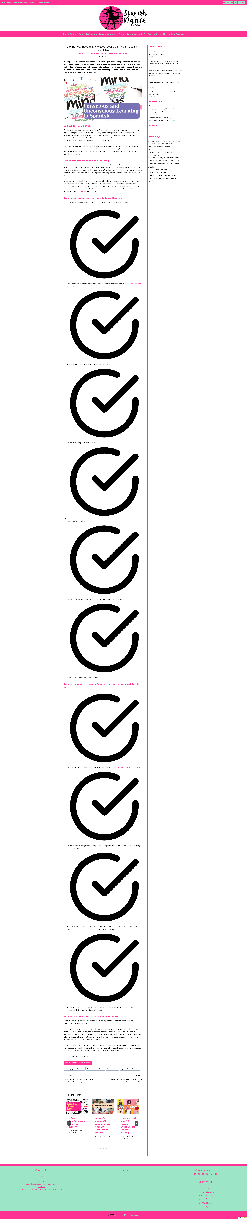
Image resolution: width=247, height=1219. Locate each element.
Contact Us (154, 34)
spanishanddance (77, 1130)
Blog (121, 34)
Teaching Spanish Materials (157, 172)
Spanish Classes (88, 34)
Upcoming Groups (173, 34)
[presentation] (77, 1106)
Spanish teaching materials (155, 155)
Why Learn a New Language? (116, 53)
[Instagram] (228, 2)
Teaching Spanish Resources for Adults (162, 179)
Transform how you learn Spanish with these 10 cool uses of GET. (126, 1079)
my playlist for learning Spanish (128, 767)
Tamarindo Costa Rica (157, 170)
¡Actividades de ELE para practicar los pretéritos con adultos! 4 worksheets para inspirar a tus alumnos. (165, 73)
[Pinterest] (235, 2)
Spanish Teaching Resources (163, 160)
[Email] (243, 2)
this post (81, 191)
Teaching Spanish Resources (162, 175)
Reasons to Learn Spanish (95, 1069)
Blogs (80, 53)
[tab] (98, 1148)
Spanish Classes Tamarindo (130, 1069)
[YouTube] (231, 2)
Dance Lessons (107, 34)
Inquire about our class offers (78, 1063)
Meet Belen (69, 34)
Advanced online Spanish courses (156, 141)
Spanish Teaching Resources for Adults (163, 165)
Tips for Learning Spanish (94, 53)
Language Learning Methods (160, 109)
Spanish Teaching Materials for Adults (164, 158)
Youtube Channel (133, 284)
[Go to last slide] (69, 1123)
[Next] (136, 1123)
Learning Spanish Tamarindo (74, 1069)
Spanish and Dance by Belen (126, 1215)
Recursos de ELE (136, 34)
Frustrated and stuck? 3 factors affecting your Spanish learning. (80, 1079)
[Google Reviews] (239, 2)
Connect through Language (173, 141)
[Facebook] (224, 2)
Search (179, 131)
